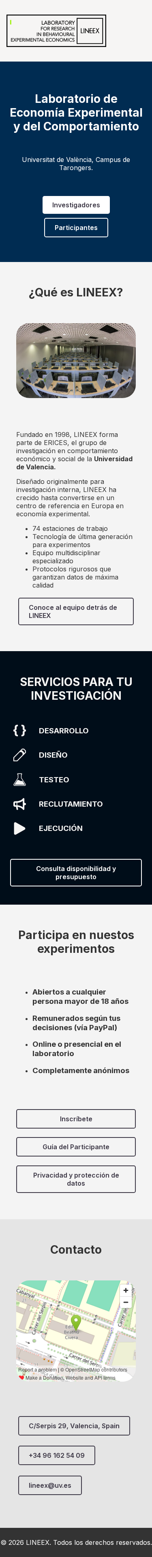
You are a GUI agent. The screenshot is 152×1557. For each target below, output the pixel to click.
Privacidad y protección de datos (76, 1179)
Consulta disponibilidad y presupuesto (76, 873)
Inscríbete (76, 1119)
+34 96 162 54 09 (57, 1455)
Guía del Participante (76, 1147)
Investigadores (76, 205)
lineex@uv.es (50, 1485)
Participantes (76, 228)
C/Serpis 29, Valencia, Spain (74, 1426)
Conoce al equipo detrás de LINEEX (73, 611)
